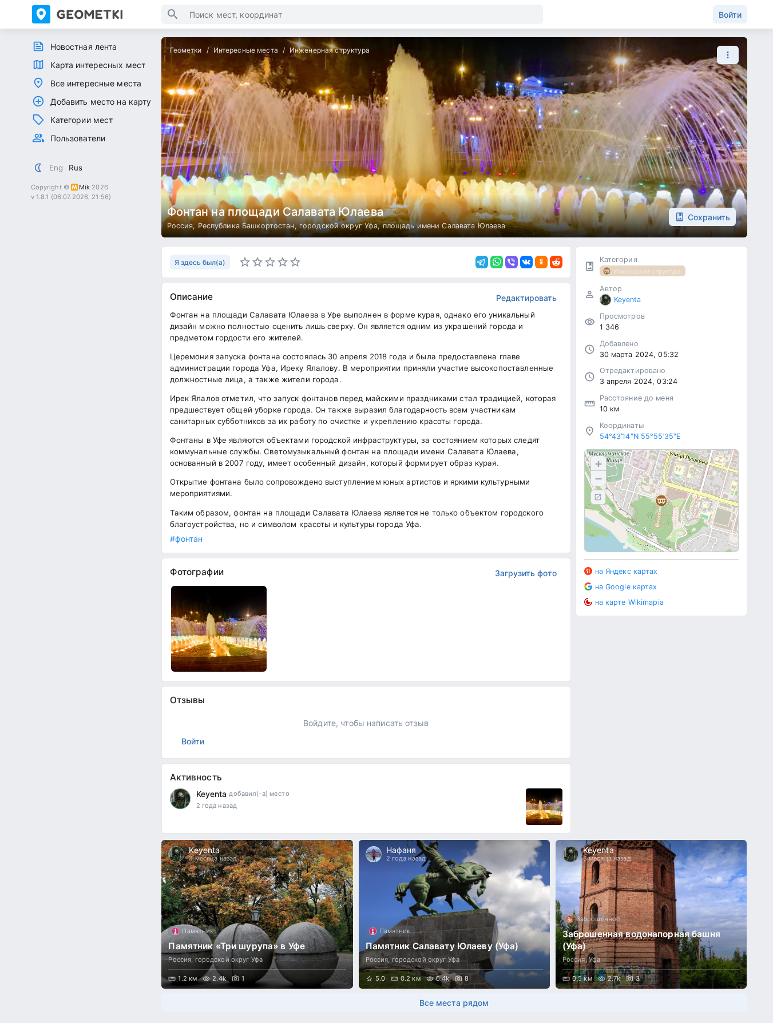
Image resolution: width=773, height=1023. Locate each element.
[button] (725, 55)
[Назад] (181, 914)
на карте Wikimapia (629, 601)
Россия (180, 225)
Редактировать (526, 298)
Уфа (594, 959)
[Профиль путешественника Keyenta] (180, 798)
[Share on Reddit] (556, 262)
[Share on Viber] (511, 262)
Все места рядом (454, 1003)
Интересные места (245, 50)
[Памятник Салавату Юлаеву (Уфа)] (454, 914)
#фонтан (186, 539)
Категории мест (81, 120)
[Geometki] (96, 14)
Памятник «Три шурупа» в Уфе (236, 946)
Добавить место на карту (101, 101)
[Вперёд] (728, 914)
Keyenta (211, 794)
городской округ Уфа (338, 225)
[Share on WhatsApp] (496, 262)
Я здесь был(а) (200, 262)
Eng (56, 167)
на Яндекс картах (626, 571)
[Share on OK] (541, 262)
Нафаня (401, 850)
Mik (84, 187)
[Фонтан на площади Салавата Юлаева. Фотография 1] (219, 629)
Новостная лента (83, 46)
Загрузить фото (526, 573)
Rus (75, 167)
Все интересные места (96, 83)
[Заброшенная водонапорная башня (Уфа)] (651, 914)
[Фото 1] (544, 806)
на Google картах (626, 586)
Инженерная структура (330, 50)
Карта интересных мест (98, 65)
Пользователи (78, 138)
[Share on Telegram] (481, 262)
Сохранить (709, 217)
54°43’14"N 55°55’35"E (640, 436)
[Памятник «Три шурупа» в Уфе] (256, 914)
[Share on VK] (526, 262)
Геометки (186, 50)
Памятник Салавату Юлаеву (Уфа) (442, 946)
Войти (730, 14)
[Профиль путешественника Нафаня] (374, 854)
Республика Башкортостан (246, 225)
